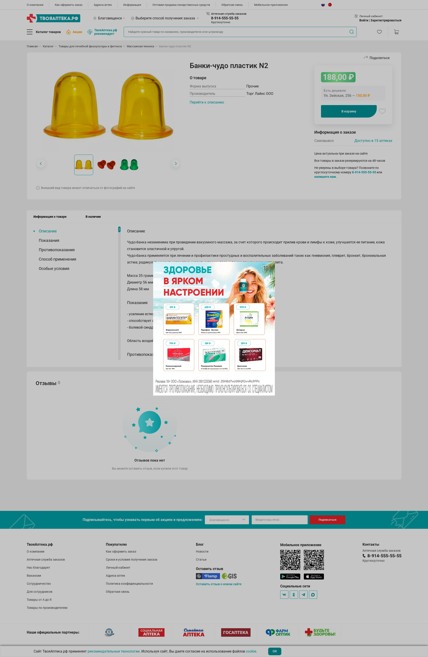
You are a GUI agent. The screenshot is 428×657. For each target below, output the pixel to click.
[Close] (270, 267)
